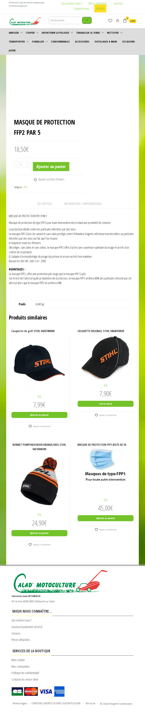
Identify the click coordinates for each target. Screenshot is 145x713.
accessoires (82, 41)
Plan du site (90, 703)
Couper (30, 32)
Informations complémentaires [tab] (83, 204)
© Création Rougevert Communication (116, 703)
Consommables (60, 41)
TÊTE (26, 187)
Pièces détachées (97, 3)
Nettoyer (113, 32)
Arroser (14, 32)
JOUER (12, 50)
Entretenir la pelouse (55, 32)
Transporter (17, 41)
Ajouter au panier (51, 166)
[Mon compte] (117, 20)
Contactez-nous (81, 8)
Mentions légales (20, 703)
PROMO (100, 8)
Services (118, 3)
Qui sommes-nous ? (71, 3)
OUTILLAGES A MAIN (106, 41)
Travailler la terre (88, 32)
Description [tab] (44, 204)
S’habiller (38, 41)
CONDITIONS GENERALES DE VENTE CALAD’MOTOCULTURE (56, 703)
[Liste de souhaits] (110, 20)
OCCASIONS (128, 41)
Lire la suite (105, 403)
